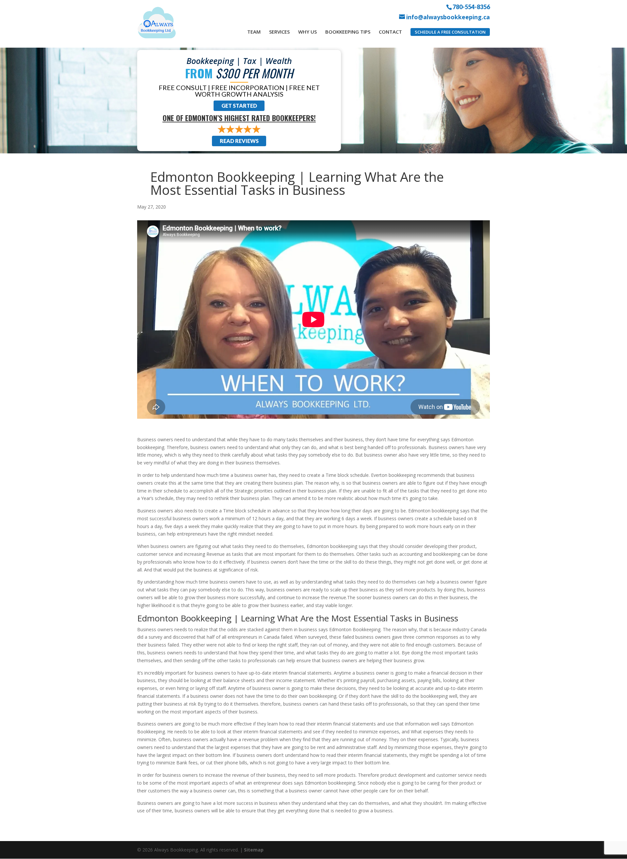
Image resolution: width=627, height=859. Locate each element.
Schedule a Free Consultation (450, 32)
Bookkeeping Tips (347, 31)
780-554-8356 (471, 6)
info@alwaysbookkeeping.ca (448, 17)
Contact (390, 31)
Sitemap (254, 850)
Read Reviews (239, 141)
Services (279, 31)
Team (254, 31)
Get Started (239, 105)
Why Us (307, 31)
